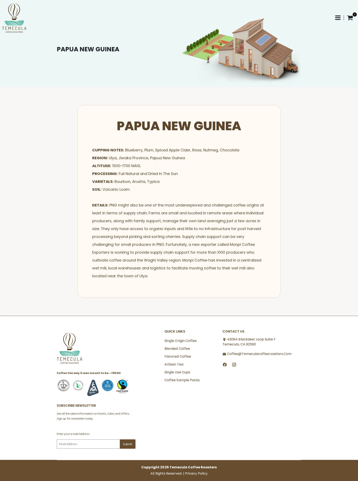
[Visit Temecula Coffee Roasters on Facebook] (225, 364)
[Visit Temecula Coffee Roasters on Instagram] (234, 364)
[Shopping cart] (350, 17)
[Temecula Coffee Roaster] (70, 349)
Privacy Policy (196, 473)
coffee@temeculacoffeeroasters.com (259, 353)
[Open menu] (339, 17)
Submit (127, 444)
